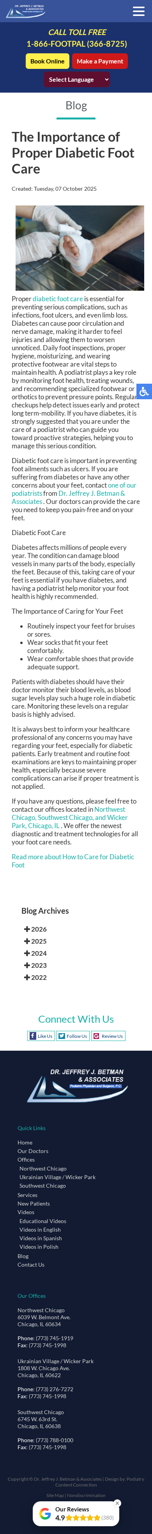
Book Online (47, 61)
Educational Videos (42, 1221)
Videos (26, 1212)
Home (25, 1142)
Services (27, 1195)
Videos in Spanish (40, 1238)
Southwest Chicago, (66, 817)
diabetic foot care (58, 299)
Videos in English (40, 1229)
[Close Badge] (117, 1503)
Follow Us (77, 1036)
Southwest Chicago (42, 1185)
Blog (23, 1256)
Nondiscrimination (86, 1495)
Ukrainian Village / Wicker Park (57, 1177)
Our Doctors (33, 1151)
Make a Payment (100, 61)
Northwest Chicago (43, 1168)
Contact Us (31, 1264)
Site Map (55, 1495)
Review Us (112, 1036)
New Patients (34, 1203)
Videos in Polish (38, 1246)
